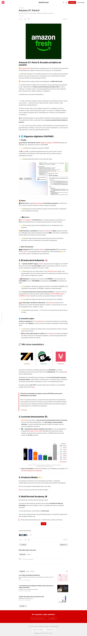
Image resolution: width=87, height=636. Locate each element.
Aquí (20, 490)
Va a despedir (26, 220)
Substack (37, 633)
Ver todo (22, 606)
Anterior (24, 544)
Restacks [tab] (29, 554)
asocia (48, 231)
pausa (51, 333)
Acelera (41, 264)
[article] (43, 578)
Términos (46, 626)
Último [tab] (27, 571)
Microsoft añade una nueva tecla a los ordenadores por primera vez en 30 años (36, 577)
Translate (21, 7)
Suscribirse (72, 2)
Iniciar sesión (81, 2)
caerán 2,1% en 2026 (36, 431)
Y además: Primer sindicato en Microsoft (28, 589)
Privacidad (41, 626)
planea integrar (38, 203)
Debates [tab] (32, 571)
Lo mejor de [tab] (22, 571)
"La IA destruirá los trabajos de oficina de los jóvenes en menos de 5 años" (36, 586)
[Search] (63, 2)
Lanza (24, 151)
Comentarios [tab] (22, 554)
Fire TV (25, 251)
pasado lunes (26, 68)
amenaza (40, 321)
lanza (41, 249)
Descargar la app (50, 629)
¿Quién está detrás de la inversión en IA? (31, 596)
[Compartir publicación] (66, 2)
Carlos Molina (27, 580)
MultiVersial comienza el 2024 (26, 598)
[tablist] (25, 554)
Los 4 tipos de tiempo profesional (29, 575)
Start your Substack (38, 629)
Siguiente (62, 544)
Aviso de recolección (54, 626)
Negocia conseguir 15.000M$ (50, 142)
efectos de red (52, 271)
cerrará (50, 302)
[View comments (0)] (25, 19)
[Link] (17, 64)
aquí (65, 372)
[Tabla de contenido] (1, 318)
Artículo (25, 420)
